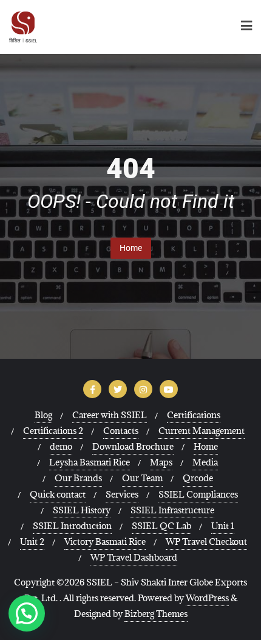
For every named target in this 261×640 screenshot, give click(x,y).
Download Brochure (133, 446)
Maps (161, 462)
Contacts (120, 430)
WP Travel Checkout (206, 541)
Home (131, 248)
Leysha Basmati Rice (89, 462)
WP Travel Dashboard (133, 557)
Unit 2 (32, 541)
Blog (43, 415)
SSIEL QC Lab (161, 526)
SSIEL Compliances (198, 494)
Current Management (201, 430)
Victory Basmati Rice (105, 541)
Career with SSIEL (109, 415)
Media (205, 462)
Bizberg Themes (156, 613)
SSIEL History (81, 510)
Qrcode (198, 478)
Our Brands (78, 478)
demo (61, 446)
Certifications (193, 415)
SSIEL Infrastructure (172, 510)
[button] (26, 613)
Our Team (142, 478)
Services (122, 494)
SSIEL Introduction (72, 526)
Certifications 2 (53, 430)
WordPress (207, 598)
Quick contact (58, 494)
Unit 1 (222, 526)
